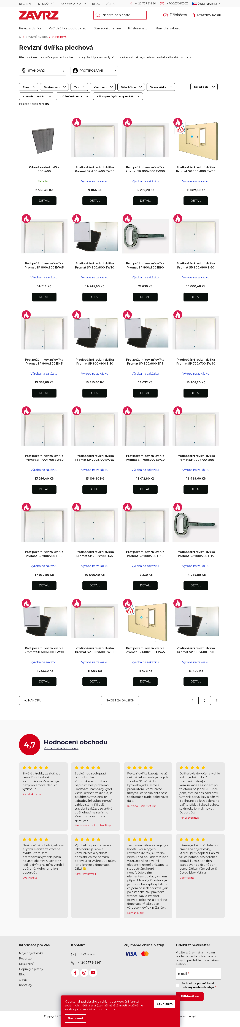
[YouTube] (93, 973)
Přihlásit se (190, 996)
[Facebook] (75, 973)
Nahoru (35, 700)
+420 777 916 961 (146, 3)
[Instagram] (84, 973)
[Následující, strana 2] (204, 700)
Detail (44, 200)
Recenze (25, 3)
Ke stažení (45, 3)
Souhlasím (165, 1004)
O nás (23, 979)
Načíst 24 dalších (120, 700)
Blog (96, 3)
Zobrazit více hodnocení (61, 748)
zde (112, 1009)
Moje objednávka (31, 953)
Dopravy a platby (73, 3)
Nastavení (75, 1018)
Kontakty (25, 985)
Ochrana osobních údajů (181, 1016)
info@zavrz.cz (177, 3)
